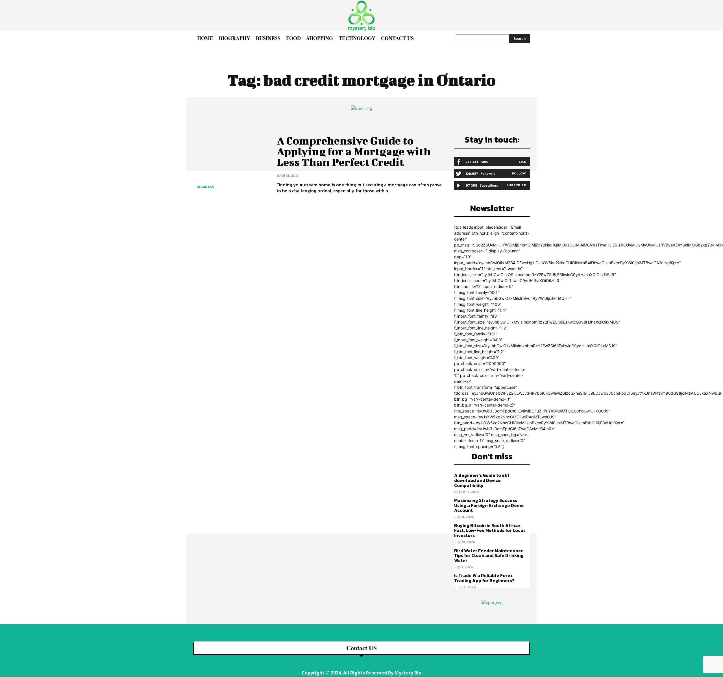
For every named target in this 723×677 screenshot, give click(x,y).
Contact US (361, 648)
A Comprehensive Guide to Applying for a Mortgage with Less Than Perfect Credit (353, 151)
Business (205, 186)
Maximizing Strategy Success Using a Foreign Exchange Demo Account (489, 505)
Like (522, 161)
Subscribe (516, 185)
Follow (519, 173)
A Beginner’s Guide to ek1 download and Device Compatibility (481, 480)
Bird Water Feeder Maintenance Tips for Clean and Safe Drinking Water (489, 555)
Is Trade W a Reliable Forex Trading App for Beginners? (484, 578)
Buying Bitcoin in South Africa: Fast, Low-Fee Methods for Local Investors (489, 530)
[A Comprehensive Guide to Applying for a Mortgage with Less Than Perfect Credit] (230, 164)
